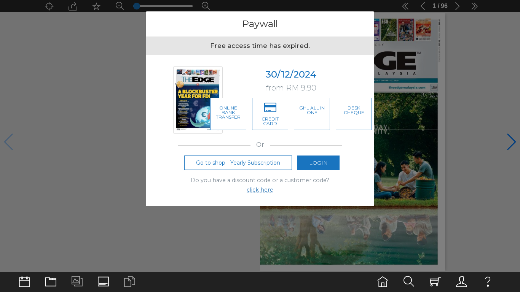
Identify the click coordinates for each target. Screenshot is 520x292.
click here (260, 189)
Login (318, 162)
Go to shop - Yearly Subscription (238, 162)
